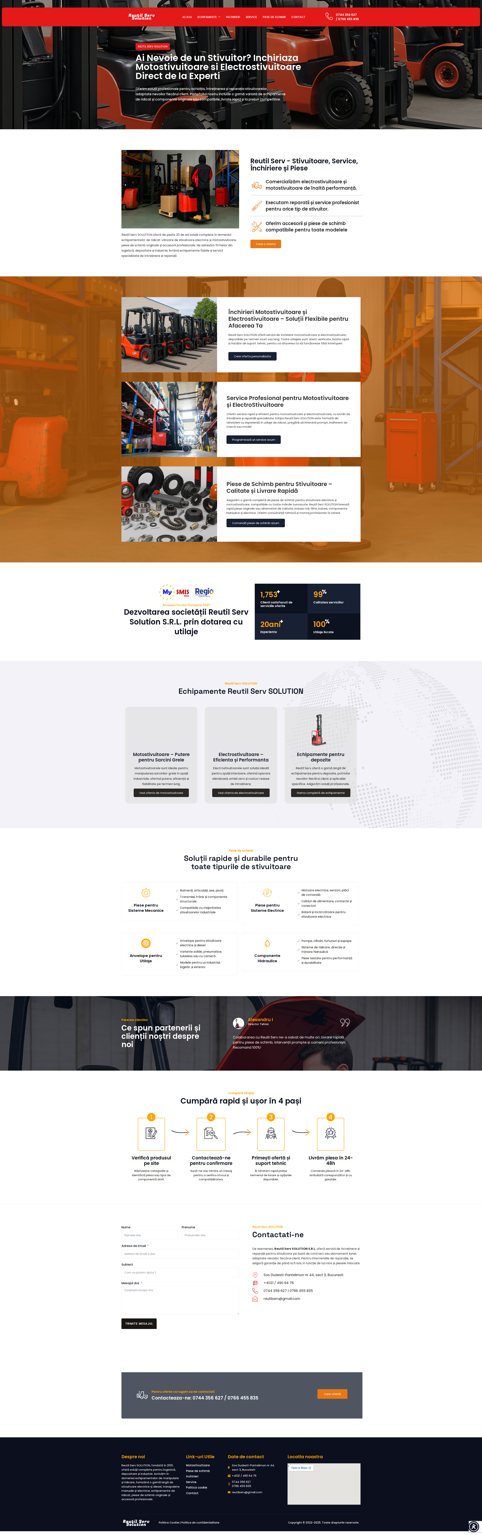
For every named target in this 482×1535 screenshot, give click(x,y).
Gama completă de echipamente (321, 793)
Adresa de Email (133, 1246)
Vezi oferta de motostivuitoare (161, 793)
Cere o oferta (265, 244)
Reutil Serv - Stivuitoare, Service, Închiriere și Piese (304, 164)
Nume (125, 1227)
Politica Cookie (169, 1522)
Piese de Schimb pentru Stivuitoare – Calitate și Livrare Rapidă (279, 487)
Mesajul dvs (130, 1283)
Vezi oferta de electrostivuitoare (241, 793)
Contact (298, 17)
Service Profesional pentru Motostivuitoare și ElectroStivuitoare (288, 401)
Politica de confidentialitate (200, 1522)
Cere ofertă (332, 1394)
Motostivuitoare (198, 1465)
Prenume (188, 1227)
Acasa (187, 17)
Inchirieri (233, 17)
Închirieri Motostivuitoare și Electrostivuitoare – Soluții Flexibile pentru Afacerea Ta (288, 319)
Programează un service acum (253, 440)
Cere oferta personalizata (252, 356)
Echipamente (207, 17)
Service (251, 17)
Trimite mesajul (139, 1324)
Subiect (127, 1264)
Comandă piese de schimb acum (255, 523)
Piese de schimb (274, 17)
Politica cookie (196, 1487)
